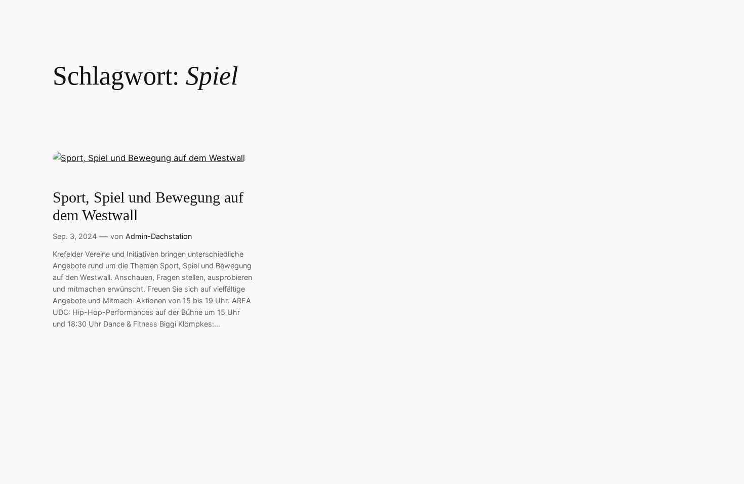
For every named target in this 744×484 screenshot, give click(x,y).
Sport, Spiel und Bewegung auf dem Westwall (148, 206)
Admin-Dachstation (159, 236)
